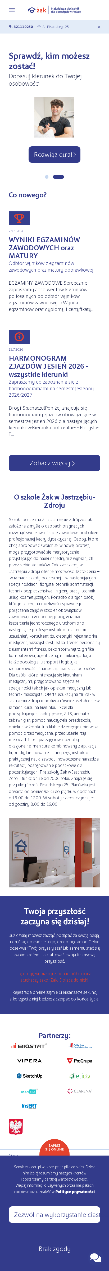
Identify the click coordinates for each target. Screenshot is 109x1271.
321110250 (23, 26)
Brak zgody (55, 1248)
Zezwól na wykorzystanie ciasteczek (57, 1214)
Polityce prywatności (75, 1191)
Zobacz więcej (50, 462)
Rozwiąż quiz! (53, 154)
